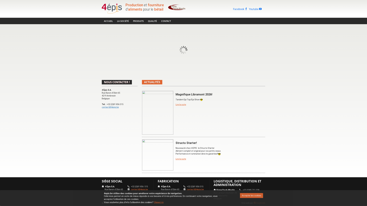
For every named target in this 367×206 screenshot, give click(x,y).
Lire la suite (181, 104)
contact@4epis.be (110, 107)
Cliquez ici (158, 202)
